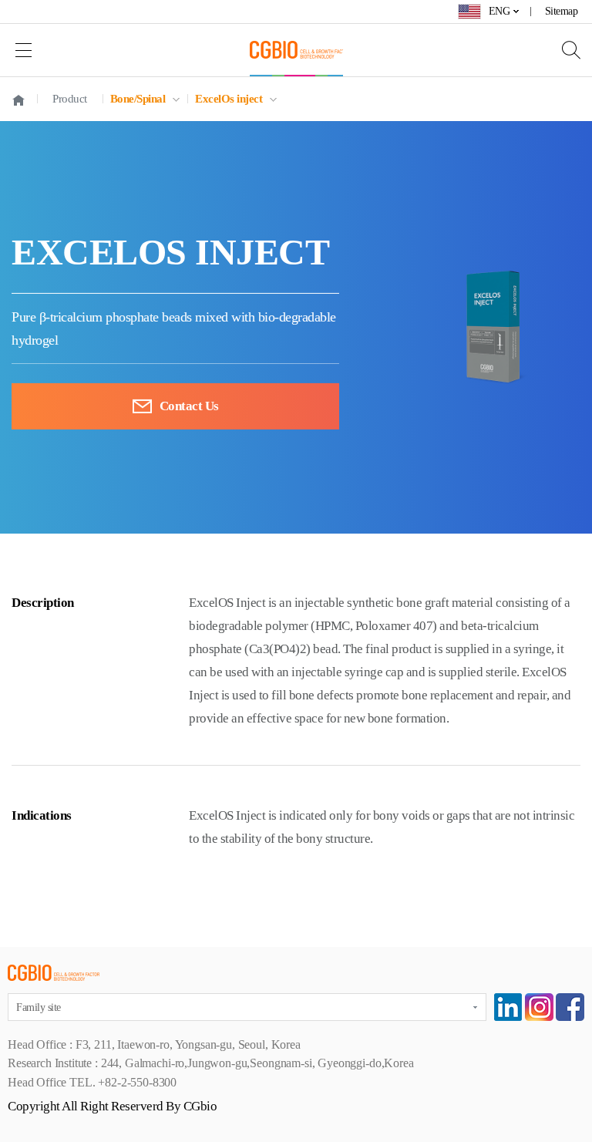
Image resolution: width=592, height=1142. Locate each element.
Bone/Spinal (138, 99)
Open (565, 49)
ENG (499, 11)
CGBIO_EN (296, 49)
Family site (38, 1007)
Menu (23, 49)
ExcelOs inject (228, 99)
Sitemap (561, 11)
